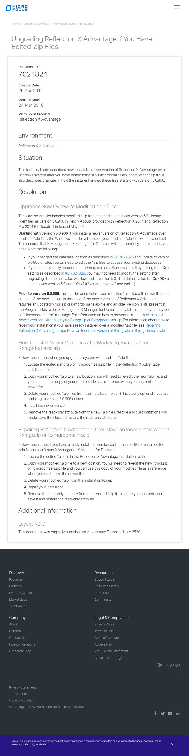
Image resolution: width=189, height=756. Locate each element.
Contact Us (17, 638)
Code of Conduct (106, 638)
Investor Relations (22, 644)
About (13, 624)
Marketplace (18, 599)
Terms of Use (103, 631)
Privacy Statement (22, 687)
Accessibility (103, 644)
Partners (15, 586)
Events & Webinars (22, 593)
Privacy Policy (104, 624)
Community (102, 599)
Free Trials (101, 593)
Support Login (104, 579)
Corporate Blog (20, 651)
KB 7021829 (75, 273)
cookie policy (28, 744)
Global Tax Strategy (108, 658)
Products (16, 579)
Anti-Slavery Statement (111, 651)
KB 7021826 (124, 257)
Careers (15, 631)
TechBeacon (18, 606)
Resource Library (106, 586)
